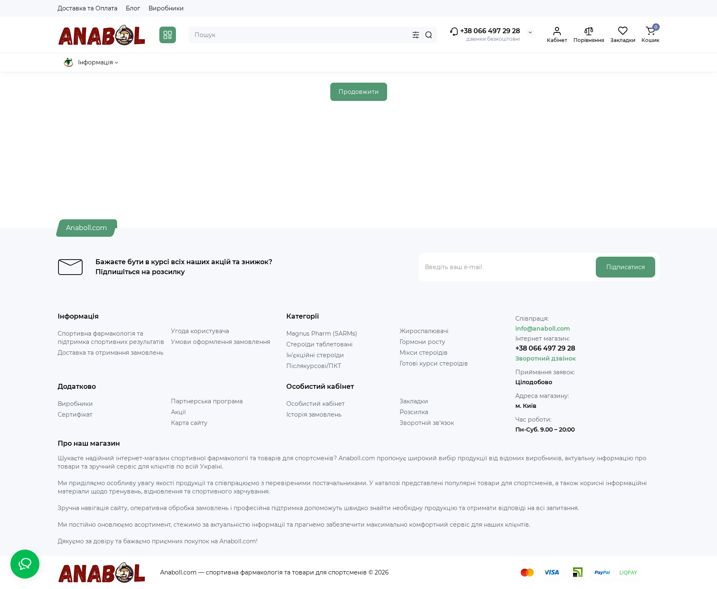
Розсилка (414, 412)
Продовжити (359, 92)
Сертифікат (75, 414)
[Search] (428, 35)
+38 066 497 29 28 (489, 31)
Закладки (414, 401)
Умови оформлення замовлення (220, 342)
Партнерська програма (207, 401)
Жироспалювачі (424, 331)
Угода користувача (200, 331)
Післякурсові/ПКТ (313, 366)
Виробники (166, 8)
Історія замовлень (313, 414)
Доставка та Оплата (87, 8)
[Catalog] (167, 35)
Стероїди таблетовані (319, 344)
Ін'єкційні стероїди (315, 355)
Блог (133, 8)
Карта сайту (189, 423)
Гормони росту (422, 342)
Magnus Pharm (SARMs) (321, 333)
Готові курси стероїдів (434, 363)
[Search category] (415, 35)
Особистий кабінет (315, 403)
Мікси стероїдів (424, 352)
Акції (178, 412)
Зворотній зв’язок (427, 423)
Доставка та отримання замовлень (110, 352)
